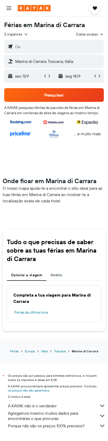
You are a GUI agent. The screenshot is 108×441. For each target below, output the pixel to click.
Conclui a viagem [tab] (26, 275)
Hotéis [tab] (56, 275)
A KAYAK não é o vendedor (32, 405)
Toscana (60, 351)
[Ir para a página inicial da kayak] (34, 8)
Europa (30, 351)
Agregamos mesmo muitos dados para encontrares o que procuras (43, 415)
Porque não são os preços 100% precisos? (46, 425)
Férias (14, 351)
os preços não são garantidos (28, 390)
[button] (9, 8)
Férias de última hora (31, 312)
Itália (44, 351)
